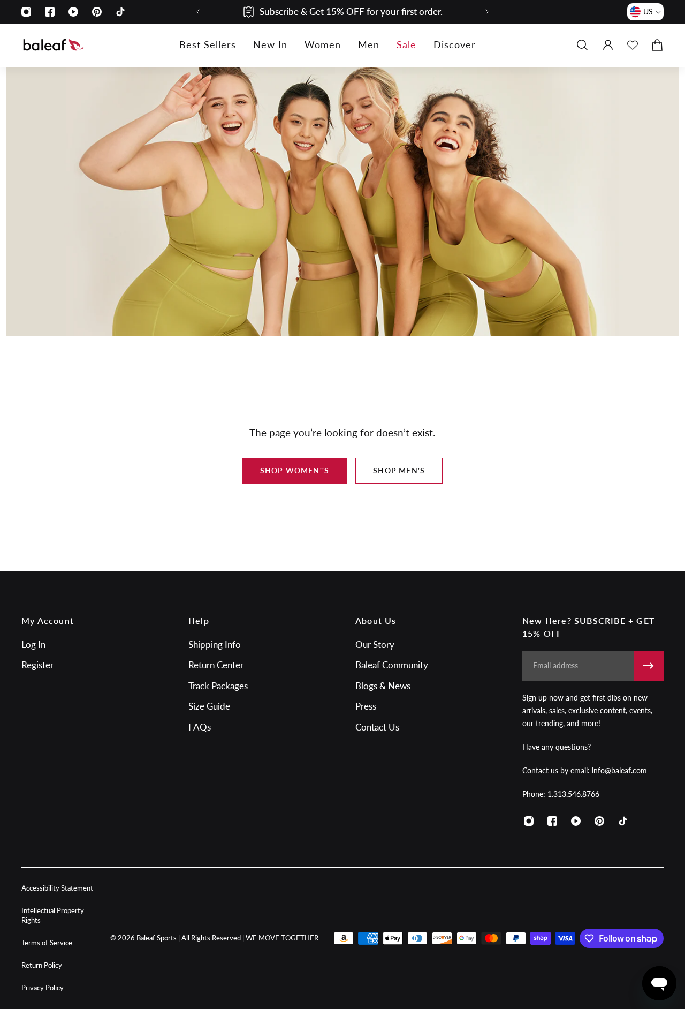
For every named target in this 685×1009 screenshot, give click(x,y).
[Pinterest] (97, 12)
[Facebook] (50, 12)
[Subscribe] (649, 666)
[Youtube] (73, 12)
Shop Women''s (295, 470)
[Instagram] (26, 12)
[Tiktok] (120, 12)
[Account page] (608, 45)
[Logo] (53, 45)
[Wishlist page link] (632, 45)
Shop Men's (399, 470)
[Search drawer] (582, 45)
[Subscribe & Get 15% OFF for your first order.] (342, 12)
